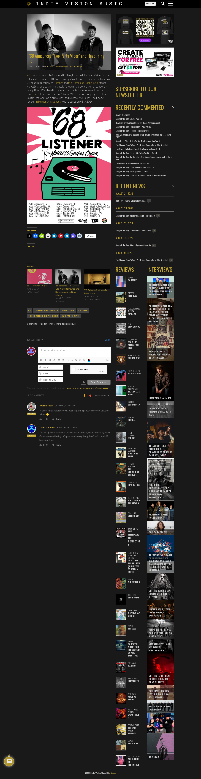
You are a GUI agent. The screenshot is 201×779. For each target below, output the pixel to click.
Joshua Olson (53, 66)
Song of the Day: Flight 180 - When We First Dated (136, 153)
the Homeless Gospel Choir (84, 82)
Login (107, 339)
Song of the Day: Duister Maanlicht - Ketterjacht (135, 215)
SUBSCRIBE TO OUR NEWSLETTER (136, 91)
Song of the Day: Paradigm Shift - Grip (132, 171)
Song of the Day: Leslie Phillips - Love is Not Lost (135, 167)
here (36, 94)
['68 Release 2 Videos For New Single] (97, 279)
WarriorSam (46, 405)
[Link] (76, 360)
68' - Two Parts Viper (37, 285)
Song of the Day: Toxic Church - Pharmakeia (133, 126)
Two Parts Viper (70, 315)
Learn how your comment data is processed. (87, 388)
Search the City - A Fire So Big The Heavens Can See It (138, 141)
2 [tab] (121, 75)
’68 (28, 75)
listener (82, 310)
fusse (113, 773)
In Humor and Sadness (48, 101)
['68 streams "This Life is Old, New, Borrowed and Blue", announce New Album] (68, 276)
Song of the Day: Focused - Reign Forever (132, 130)
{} (80, 360)
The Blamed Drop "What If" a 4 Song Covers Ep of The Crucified (142, 145)
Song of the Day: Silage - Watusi (129, 118)
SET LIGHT (150, 3)
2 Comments (76, 66)
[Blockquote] (67, 360)
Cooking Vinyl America (46, 310)
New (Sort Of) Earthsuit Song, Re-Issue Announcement (138, 122)
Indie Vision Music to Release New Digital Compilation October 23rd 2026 (143, 136)
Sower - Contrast (123, 114)
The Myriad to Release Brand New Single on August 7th (138, 149)
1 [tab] (118, 75)
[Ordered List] (59, 360)
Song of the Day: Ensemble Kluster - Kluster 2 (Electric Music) (141, 175)
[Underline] (50, 360)
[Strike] (54, 360)
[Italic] (45, 360)
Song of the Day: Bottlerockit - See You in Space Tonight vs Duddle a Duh (143, 158)
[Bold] (41, 360)
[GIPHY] (89, 360)
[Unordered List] (63, 360)
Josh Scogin (68, 310)
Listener (58, 82)
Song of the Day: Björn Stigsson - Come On (133, 245)
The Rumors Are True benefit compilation (132, 163)
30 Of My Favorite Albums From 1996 (131, 200)
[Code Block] (72, 360)
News (65, 66)
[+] (85, 360)
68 (29, 310)
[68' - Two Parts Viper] (39, 276)
